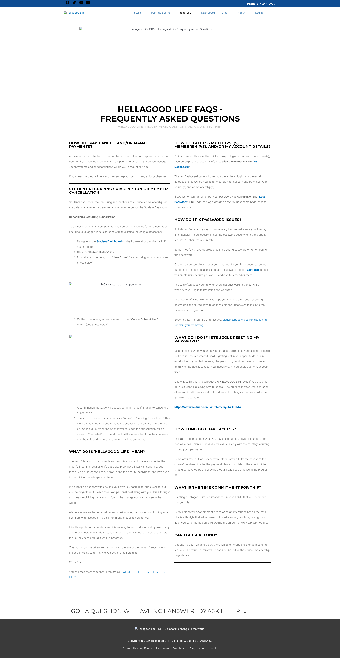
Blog (193, 648)
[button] (271, 13)
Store (126, 648)
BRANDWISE (204, 640)
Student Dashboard (109, 241)
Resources (162, 648)
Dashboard (179, 648)
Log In (213, 648)
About (202, 648)
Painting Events (143, 648)
